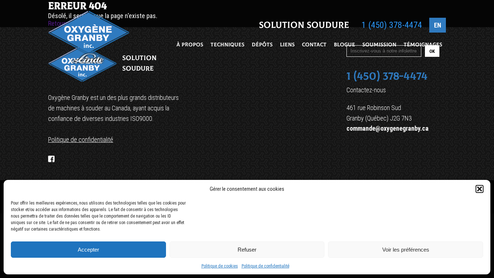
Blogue (344, 45)
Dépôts (262, 45)
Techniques (227, 45)
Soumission (379, 45)
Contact (314, 45)
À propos (189, 45)
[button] (479, 189)
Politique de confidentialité (265, 266)
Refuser (247, 250)
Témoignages (423, 45)
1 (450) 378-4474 (392, 25)
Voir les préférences (405, 250)
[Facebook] (51, 159)
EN (437, 25)
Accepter (88, 250)
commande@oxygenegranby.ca (387, 128)
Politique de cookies (219, 266)
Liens (287, 45)
